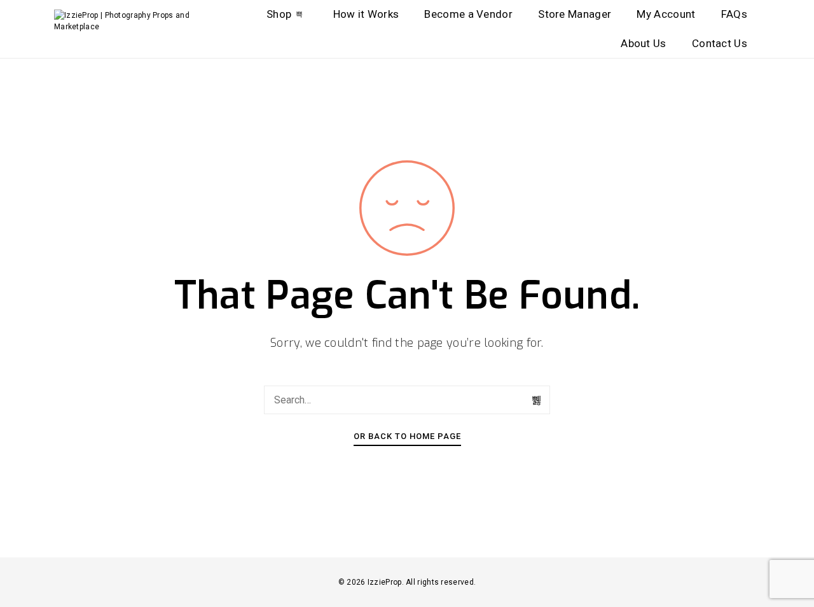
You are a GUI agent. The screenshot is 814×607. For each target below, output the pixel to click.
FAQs (734, 14)
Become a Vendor (468, 14)
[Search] (537, 400)
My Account (666, 14)
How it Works (366, 14)
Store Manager (574, 14)
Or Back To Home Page (407, 436)
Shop (278, 14)
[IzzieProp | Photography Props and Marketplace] (135, 21)
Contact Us (719, 43)
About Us (643, 43)
